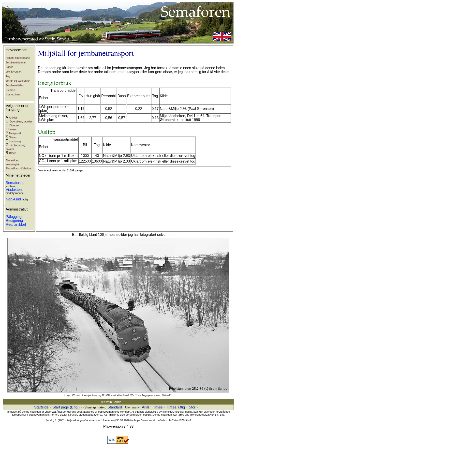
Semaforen (14, 183)
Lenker (12, 129)
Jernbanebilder (14, 85)
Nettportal (15, 133)
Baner (9, 66)
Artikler (13, 117)
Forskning (15, 141)
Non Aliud (13, 199)
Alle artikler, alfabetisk (18, 168)
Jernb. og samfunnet (18, 80)
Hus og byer (13, 94)
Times (158, 407)
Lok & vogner (14, 71)
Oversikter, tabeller (21, 121)
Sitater (13, 137)
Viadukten (14, 190)
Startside (41, 407)
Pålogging (13, 217)
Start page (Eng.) (66, 407)
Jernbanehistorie (16, 62)
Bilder (12, 152)
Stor (192, 407)
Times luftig (176, 407)
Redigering (14, 221)
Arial (145, 407)
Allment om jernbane (18, 57)
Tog (8, 76)
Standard (114, 407)
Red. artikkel (16, 224)
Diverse (10, 90)
